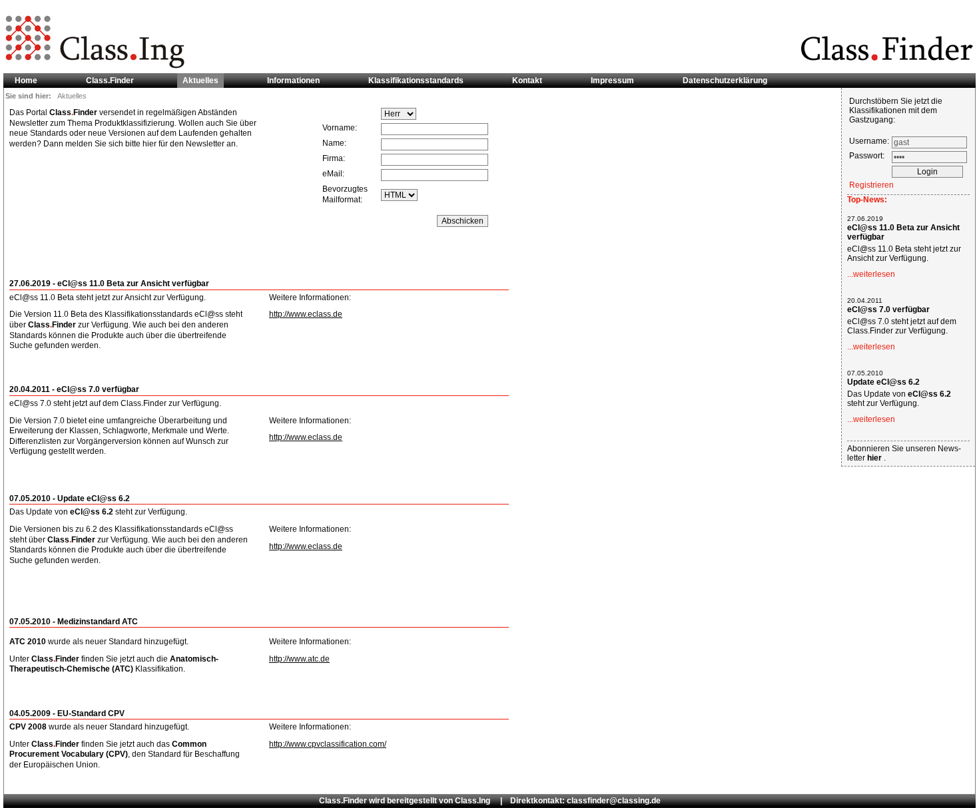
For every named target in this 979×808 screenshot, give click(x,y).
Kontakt (527, 80)
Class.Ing (472, 800)
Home (26, 80)
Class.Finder (110, 80)
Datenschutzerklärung (725, 80)
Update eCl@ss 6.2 (883, 382)
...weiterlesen (871, 274)
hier (875, 458)
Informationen (293, 80)
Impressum (612, 80)
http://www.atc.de (299, 659)
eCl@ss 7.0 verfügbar (888, 309)
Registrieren (871, 185)
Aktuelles (200, 80)
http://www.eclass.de (305, 314)
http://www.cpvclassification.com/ (327, 744)
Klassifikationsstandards (416, 80)
